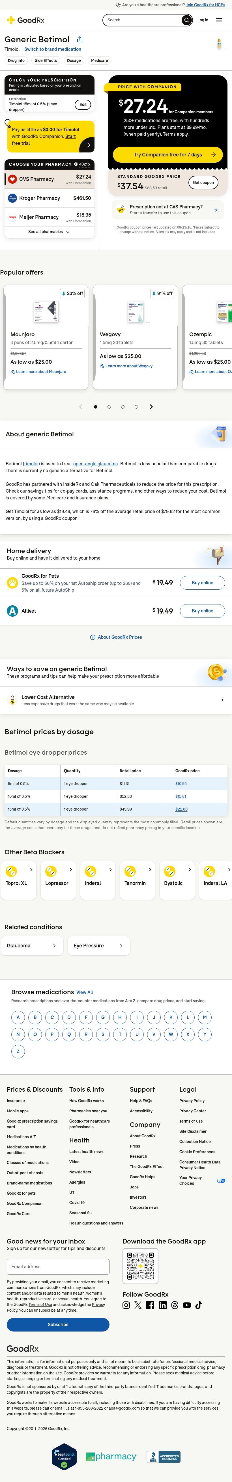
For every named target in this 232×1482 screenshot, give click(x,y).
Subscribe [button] (78, 1326)
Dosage (74, 60)
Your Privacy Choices (191, 1180)
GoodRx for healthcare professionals (90, 1124)
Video (74, 1161)
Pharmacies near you (88, 1110)
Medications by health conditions (27, 1149)
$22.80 (181, 809)
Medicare (99, 60)
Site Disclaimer (193, 1131)
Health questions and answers (96, 1223)
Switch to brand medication (52, 49)
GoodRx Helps (142, 1176)
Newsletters (80, 1172)
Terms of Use (191, 1121)
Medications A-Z (21, 1136)
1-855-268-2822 (89, 1408)
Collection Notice (195, 1141)
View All (84, 992)
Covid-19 (77, 1202)
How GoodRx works (86, 1100)
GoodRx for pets (21, 1193)
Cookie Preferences (197, 1151)
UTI (72, 1192)
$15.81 (180, 796)
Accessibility (141, 1110)
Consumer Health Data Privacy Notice (200, 1164)
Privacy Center (192, 1110)
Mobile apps (18, 1110)
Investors (138, 1197)
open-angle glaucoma (95, 464)
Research (138, 1156)
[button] (147, 20)
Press (135, 1146)
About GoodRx (143, 1135)
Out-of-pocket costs (25, 1172)
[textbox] (58, 1267)
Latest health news (86, 1151)
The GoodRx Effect (147, 1166)
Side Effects (46, 60)
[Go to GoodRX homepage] (25, 20)
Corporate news (144, 1207)
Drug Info (16, 60)
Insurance (16, 1100)
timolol (31, 464)
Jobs (134, 1187)
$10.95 (181, 783)
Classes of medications (28, 1162)
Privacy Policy (192, 1100)
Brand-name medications (29, 1183)
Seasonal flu (80, 1212)
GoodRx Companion (24, 1203)
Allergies (77, 1182)
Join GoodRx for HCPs (205, 4)
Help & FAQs (141, 1100)
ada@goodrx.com (124, 1408)
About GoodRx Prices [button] (120, 637)
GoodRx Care (19, 1213)
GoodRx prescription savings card (33, 1124)
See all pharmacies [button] (45, 231)
